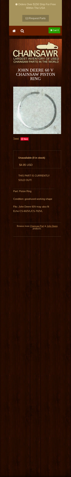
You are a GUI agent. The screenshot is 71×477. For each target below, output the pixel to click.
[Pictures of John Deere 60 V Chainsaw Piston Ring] (37, 110)
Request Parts (37, 18)
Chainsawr (35, 55)
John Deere (52, 226)
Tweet (16, 138)
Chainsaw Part (37, 226)
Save (26, 139)
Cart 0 (55, 30)
